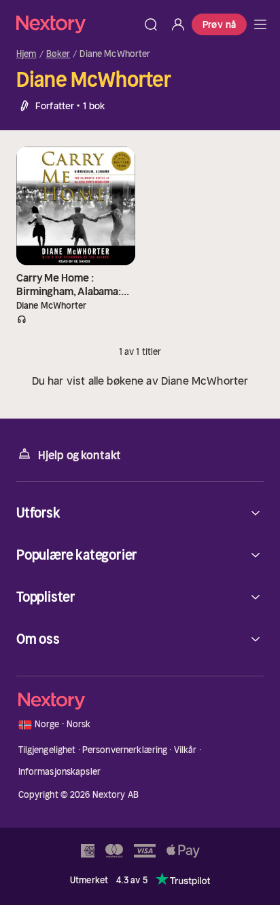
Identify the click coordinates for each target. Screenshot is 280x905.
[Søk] (150, 24)
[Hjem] (76, 24)
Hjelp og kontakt (79, 455)
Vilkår (185, 750)
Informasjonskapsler (59, 771)
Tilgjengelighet (47, 750)
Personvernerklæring (124, 750)
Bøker (58, 54)
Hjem (26, 54)
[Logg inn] (178, 24)
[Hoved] (260, 24)
